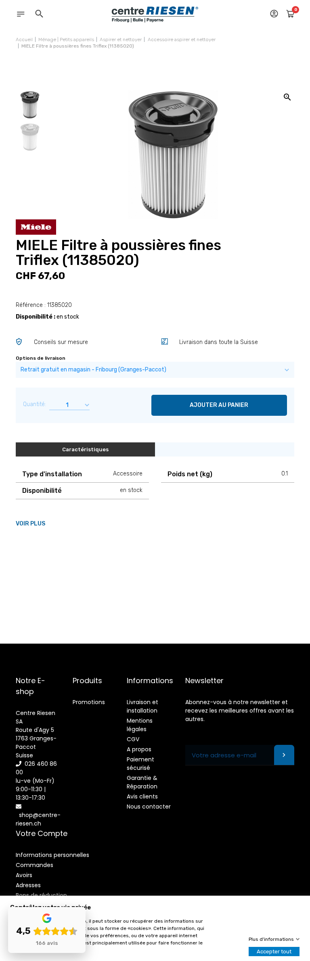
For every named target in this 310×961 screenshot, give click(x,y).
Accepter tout (274, 951)
